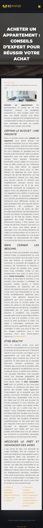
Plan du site (21, 527)
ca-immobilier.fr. (20, 336)
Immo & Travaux (10, 82)
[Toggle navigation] (39, 6)
